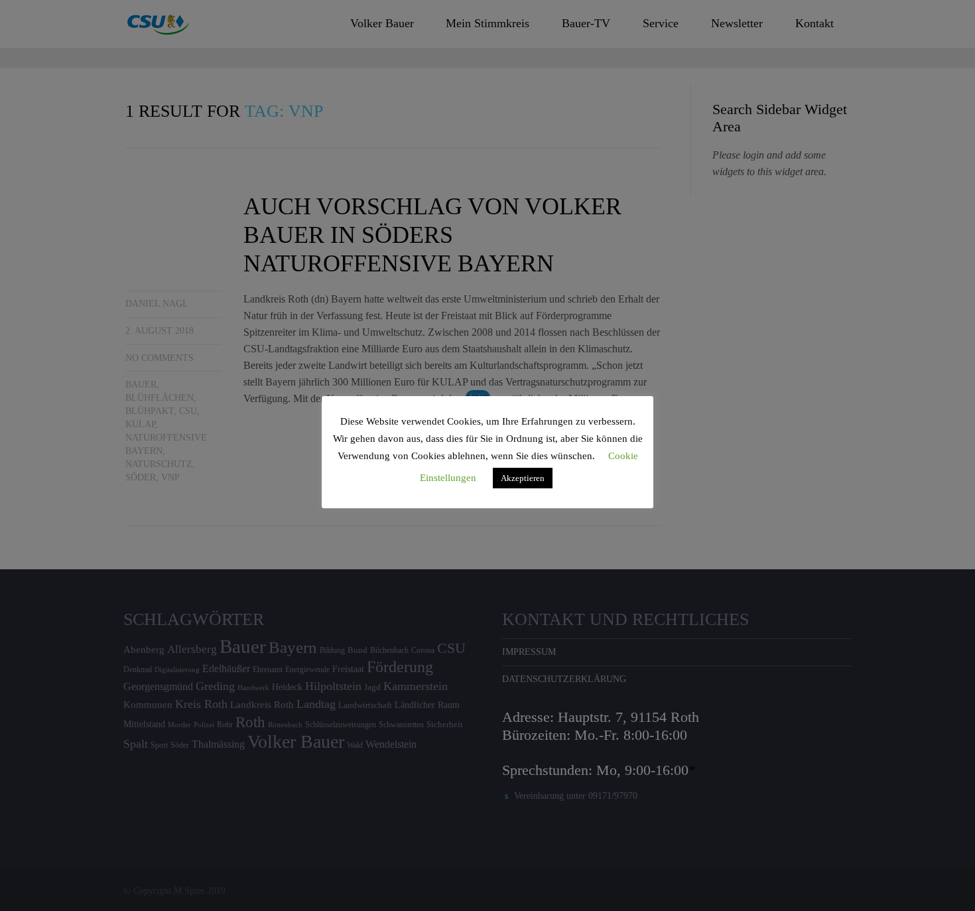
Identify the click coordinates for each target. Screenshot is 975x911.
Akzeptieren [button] (523, 478)
